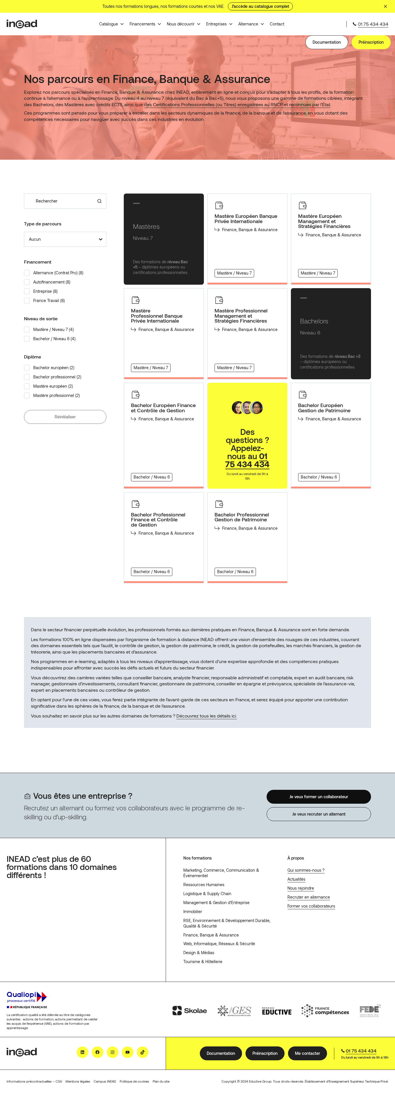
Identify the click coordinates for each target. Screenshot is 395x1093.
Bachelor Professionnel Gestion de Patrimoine (242, 517)
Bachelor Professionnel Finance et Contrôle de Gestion (158, 519)
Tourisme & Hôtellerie (202, 961)
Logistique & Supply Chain (207, 893)
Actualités (296, 879)
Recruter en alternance (308, 897)
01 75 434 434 (373, 24)
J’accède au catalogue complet (260, 6)
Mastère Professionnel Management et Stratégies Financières (241, 315)
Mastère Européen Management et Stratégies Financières (324, 221)
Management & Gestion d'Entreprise (216, 902)
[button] (65, 273)
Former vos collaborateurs (311, 906)
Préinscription (371, 42)
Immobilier (192, 911)
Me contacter (307, 1053)
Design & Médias (198, 952)
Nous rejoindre (300, 888)
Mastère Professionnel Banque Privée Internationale (156, 315)
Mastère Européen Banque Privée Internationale (246, 219)
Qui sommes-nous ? (305, 870)
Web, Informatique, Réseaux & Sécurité (219, 943)
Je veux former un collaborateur (318, 796)
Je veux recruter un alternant (318, 814)
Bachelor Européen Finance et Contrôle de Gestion (163, 408)
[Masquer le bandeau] (385, 6)
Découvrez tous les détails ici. (206, 715)
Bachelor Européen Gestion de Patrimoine (324, 408)
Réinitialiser (65, 416)
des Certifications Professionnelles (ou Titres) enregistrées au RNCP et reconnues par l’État (237, 104)
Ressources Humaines (203, 884)
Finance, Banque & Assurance (211, 934)
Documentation (327, 42)
